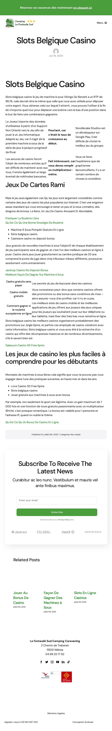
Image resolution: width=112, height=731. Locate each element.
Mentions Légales (56, 713)
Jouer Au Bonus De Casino (20, 598)
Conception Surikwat (83, 722)
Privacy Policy (64, 519)
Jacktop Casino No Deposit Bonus (26, 270)
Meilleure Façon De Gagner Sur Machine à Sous (34, 274)
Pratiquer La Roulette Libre (22, 218)
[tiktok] (68, 662)
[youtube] (57, 662)
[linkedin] (63, 662)
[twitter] (46, 662)
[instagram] (52, 662)
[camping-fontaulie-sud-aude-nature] (20, 19)
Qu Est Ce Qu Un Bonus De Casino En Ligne (32, 422)
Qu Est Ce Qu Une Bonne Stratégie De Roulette (34, 222)
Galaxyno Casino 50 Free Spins (24, 345)
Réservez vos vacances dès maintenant (56, 7)
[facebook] (41, 662)
